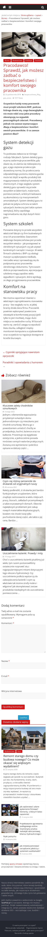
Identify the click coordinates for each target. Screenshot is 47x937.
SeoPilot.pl (6, 902)
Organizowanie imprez (34, 928)
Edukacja (28, 60)
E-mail (5, 676)
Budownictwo (17, 60)
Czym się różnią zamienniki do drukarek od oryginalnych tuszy (20, 483)
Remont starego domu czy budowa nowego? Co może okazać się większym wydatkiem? (21, 761)
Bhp (38, 94)
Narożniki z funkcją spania (24, 933)
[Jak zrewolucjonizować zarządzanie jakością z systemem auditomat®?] (9, 844)
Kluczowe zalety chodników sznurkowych (18, 407)
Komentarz (7, 623)
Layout (38, 15)
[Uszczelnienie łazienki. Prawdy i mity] (23, 529)
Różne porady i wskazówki (15, 928)
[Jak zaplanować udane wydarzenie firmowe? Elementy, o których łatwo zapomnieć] (9, 805)
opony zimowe (16, 864)
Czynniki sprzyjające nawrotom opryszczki (21, 354)
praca (9, 98)
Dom (19, 751)
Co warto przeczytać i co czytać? (24, 925)
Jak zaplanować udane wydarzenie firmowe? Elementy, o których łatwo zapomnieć (31, 810)
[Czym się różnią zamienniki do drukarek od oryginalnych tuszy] (23, 456)
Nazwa (5, 661)
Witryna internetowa (11, 691)
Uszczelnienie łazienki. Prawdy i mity (23, 553)
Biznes (4, 18)
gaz (4, 98)
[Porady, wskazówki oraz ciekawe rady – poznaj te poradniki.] (4, 7)
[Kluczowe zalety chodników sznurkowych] (23, 381)
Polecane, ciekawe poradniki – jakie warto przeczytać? (24, 930)
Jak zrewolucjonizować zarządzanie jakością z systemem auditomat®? (30, 848)
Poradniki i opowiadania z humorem (23, 364)
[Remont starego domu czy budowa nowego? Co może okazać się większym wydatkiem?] (23, 728)
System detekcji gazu (32, 157)
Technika (38, 60)
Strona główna (27, 15)
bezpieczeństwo (30, 94)
